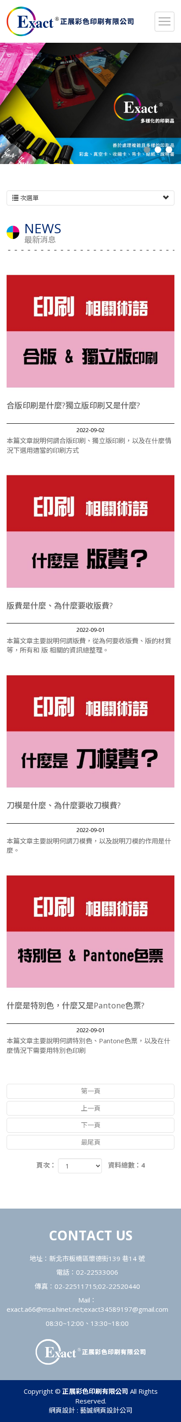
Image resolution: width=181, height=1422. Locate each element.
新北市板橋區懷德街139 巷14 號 (97, 1258)
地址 (36, 1258)
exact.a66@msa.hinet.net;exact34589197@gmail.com (87, 1309)
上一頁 (91, 1108)
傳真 (41, 1286)
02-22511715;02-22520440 (97, 1286)
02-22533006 (97, 1272)
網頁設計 (62, 1410)
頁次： (46, 1165)
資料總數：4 (126, 1165)
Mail (84, 1299)
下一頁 (91, 1124)
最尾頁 (91, 1142)
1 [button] (147, 149)
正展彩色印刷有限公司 (70, 21)
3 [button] (169, 149)
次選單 (28, 198)
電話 (62, 1272)
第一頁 (91, 1090)
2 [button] (158, 149)
